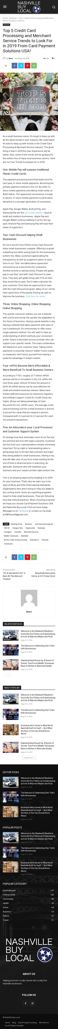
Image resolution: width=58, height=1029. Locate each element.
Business (13, 18)
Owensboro (34, 540)
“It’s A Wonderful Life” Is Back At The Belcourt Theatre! (14, 576)
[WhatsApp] (34, 65)
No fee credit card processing (15, 540)
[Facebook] (14, 65)
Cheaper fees (17, 528)
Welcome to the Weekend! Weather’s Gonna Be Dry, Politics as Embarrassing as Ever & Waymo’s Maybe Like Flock (38, 634)
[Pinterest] (27, 65)
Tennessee (8, 544)
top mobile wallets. (33, 212)
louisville (17, 532)
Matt (11, 58)
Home (5, 18)
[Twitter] (21, 65)
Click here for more (35, 296)
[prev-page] (4, 675)
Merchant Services (31, 532)
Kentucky (41, 528)
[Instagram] (32, 1003)
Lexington (8, 532)
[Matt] (4, 58)
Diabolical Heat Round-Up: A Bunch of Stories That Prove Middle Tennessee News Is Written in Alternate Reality (37, 663)
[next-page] (9, 675)
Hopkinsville (30, 528)
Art (5, 654)
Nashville (24, 536)
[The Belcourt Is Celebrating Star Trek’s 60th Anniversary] (11, 649)
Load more (28, 757)
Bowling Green (16, 524)
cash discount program (44, 524)
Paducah (45, 540)
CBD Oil (7, 528)
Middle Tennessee (11, 536)
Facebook (23, 510)
